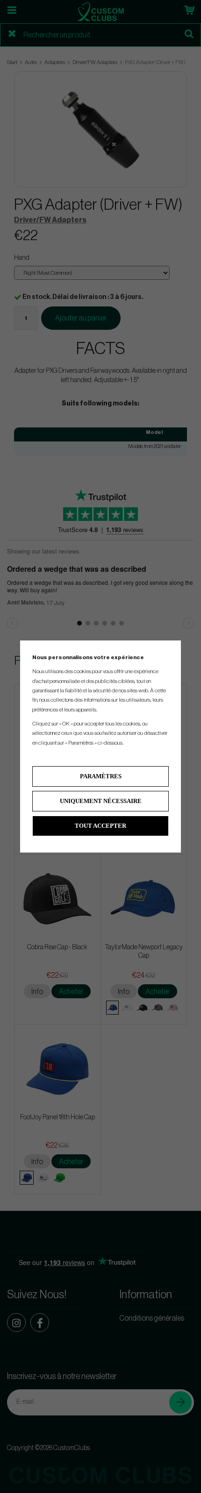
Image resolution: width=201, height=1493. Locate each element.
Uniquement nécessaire (101, 800)
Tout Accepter (100, 825)
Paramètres (101, 776)
